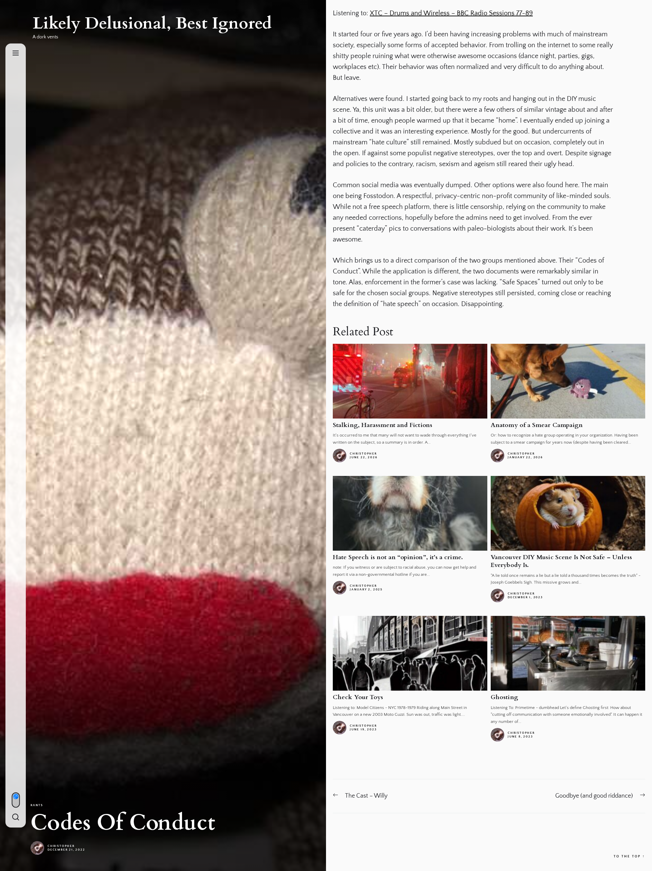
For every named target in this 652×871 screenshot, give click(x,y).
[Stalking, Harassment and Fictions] (410, 381)
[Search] (16, 817)
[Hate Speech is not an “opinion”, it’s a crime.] (410, 513)
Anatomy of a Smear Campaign (537, 425)
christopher (61, 846)
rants (37, 805)
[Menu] (16, 53)
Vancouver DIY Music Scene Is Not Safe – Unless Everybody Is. (561, 561)
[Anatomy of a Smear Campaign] (568, 381)
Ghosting (504, 697)
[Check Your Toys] (410, 653)
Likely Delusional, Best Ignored (152, 23)
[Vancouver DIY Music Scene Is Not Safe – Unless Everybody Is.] (568, 513)
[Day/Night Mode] (15, 800)
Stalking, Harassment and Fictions (382, 425)
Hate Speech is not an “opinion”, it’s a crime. (398, 557)
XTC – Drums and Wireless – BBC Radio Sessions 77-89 (451, 13)
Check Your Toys (358, 697)
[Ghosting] (568, 653)
